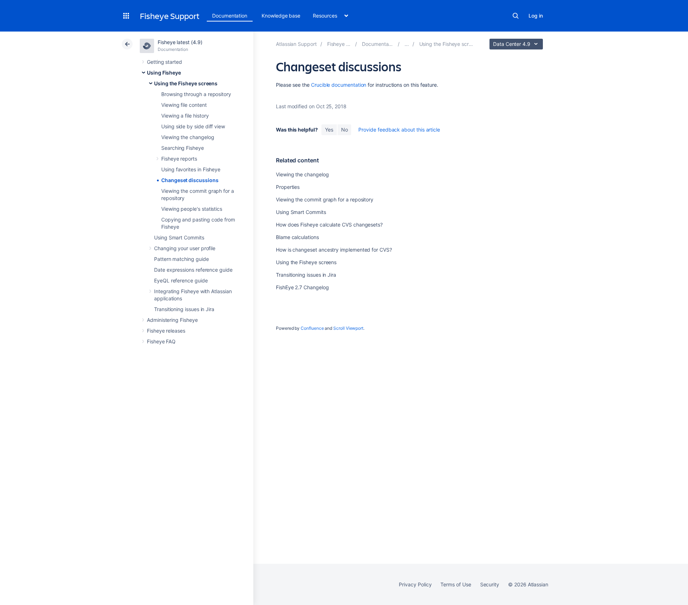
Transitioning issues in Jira (184, 309)
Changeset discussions (190, 180)
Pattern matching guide (181, 259)
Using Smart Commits (179, 237)
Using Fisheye (164, 73)
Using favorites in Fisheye (190, 169)
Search (515, 16)
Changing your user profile (184, 248)
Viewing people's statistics (191, 209)
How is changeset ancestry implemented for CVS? (334, 250)
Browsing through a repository (196, 94)
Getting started (164, 62)
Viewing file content (184, 105)
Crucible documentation (338, 85)
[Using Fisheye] (407, 44)
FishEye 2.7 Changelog (302, 287)
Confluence (312, 328)
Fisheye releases (166, 331)
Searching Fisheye (182, 148)
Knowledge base (281, 16)
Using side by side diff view (193, 126)
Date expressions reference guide (193, 270)
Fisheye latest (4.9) (180, 42)
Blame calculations (297, 237)
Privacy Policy (415, 584)
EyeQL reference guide (181, 280)
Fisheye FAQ (161, 341)
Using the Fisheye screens (186, 83)
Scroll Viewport (348, 328)
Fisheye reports (179, 159)
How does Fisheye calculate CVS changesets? (329, 224)
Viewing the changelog (187, 137)
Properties (288, 187)
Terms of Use (455, 584)
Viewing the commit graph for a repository (324, 199)
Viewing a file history (185, 116)
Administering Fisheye (172, 320)
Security (489, 584)
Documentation (229, 16)
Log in (536, 16)
